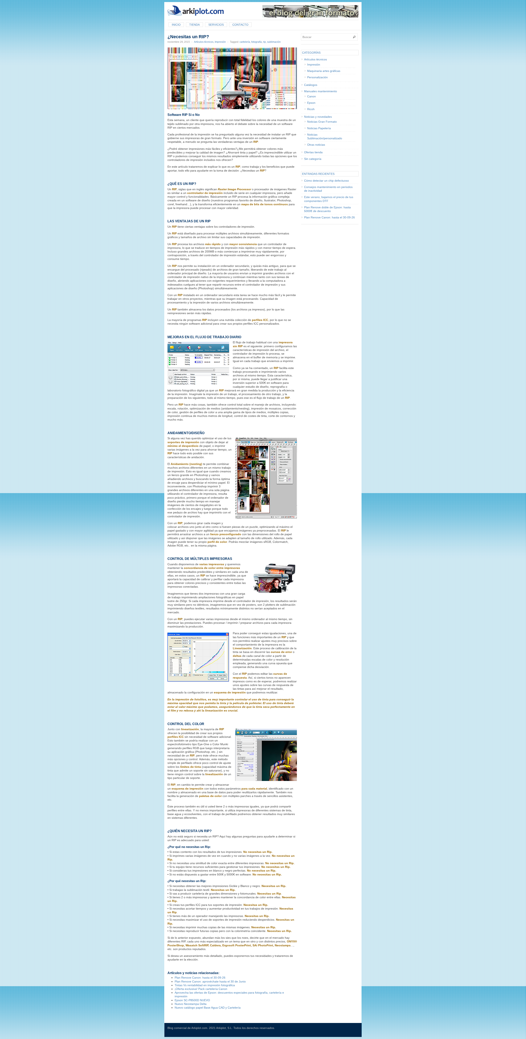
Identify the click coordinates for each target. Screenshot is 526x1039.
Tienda (194, 24)
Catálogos (310, 84)
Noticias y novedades (318, 116)
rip (264, 41)
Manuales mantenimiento (320, 91)
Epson (311, 102)
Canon (311, 96)
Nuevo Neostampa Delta (190, 1004)
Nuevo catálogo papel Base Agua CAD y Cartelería (208, 1007)
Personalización (317, 77)
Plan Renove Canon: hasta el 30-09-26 (200, 977)
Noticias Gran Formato (322, 121)
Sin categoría (312, 158)
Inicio (176, 24)
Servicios (216, 24)
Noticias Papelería (319, 128)
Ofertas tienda (313, 152)
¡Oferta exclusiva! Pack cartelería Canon (201, 989)
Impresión (220, 41)
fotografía (256, 41)
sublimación (274, 41)
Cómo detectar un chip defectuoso (326, 180)
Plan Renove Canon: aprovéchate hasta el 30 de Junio (210, 981)
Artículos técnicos (203, 41)
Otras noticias (316, 144)
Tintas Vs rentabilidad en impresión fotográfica (205, 985)
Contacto (240, 24)
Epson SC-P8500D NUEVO (192, 1000)
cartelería (245, 41)
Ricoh (311, 109)
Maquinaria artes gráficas (323, 71)
